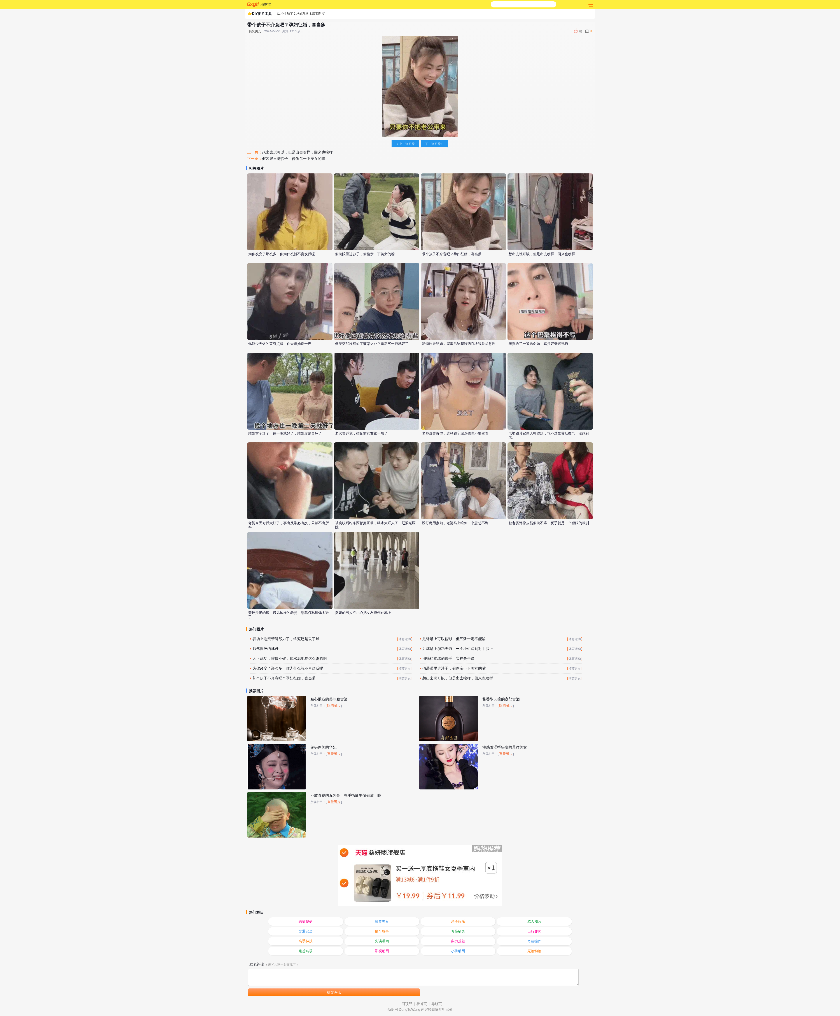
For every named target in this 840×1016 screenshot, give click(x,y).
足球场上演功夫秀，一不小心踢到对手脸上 (457, 649)
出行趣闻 (534, 931)
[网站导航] (590, 4)
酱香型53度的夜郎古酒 (501, 699)
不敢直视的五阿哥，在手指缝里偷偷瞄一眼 (345, 795)
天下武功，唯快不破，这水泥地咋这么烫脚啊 (289, 658)
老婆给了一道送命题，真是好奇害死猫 (538, 344)
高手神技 (306, 941)
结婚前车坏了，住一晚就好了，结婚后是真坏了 (285, 433)
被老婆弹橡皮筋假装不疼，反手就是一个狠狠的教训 (549, 523)
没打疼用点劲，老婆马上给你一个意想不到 (455, 523)
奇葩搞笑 (458, 931)
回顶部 (407, 1004)
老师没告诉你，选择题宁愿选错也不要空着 (455, 433)
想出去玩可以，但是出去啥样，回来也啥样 (297, 152)
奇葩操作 (534, 941)
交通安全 (306, 931)
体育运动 (405, 639)
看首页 (421, 1004)
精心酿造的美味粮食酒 (329, 699)
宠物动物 (534, 951)
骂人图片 (534, 921)
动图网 (266, 4)
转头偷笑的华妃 (323, 747)
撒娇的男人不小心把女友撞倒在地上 (363, 612)
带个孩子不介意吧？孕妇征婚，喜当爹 (451, 254)
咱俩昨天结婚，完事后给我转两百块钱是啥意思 (458, 344)
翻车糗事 (382, 931)
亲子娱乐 (458, 921)
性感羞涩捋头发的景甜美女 (504, 747)
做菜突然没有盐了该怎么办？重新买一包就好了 (372, 344)
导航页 (436, 1004)
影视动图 (382, 951)
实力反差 (458, 941)
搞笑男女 (255, 31)
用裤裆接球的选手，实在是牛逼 (448, 658)
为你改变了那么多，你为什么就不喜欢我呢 (281, 254)
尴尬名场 (306, 951)
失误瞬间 (382, 941)
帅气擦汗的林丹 (265, 649)
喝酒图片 (333, 705)
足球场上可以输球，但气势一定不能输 (454, 639)
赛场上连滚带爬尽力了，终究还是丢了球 (285, 639)
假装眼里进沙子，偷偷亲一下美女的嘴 (293, 159)
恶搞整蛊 (306, 921)
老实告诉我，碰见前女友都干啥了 (361, 433)
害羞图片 (333, 754)
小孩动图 (458, 951)
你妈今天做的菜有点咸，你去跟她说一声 (279, 344)
